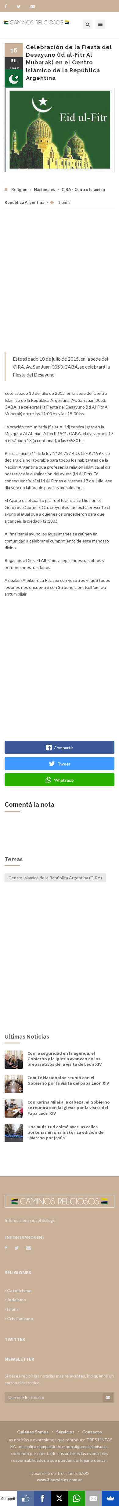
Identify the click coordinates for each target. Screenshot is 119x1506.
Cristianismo (19, 1318)
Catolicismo (19, 1290)
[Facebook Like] (25, 1498)
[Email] (93, 1498)
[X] (59, 1498)
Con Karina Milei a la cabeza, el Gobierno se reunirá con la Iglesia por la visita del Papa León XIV (68, 1107)
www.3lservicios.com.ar (59, 1479)
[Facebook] (9, 6)
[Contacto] (33, 6)
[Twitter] (22, 6)
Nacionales (44, 189)
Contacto (92, 1431)
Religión (19, 189)
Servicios (65, 1431)
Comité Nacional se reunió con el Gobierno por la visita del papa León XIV (68, 1080)
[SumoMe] (110, 1498)
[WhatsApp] (76, 1498)
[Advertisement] (59, 283)
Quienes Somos (33, 1431)
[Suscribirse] (108, 1397)
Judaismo (16, 1299)
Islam (12, 1309)
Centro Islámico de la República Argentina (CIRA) (55, 877)
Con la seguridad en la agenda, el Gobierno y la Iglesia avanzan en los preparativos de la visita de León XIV (64, 1058)
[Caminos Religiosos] (44, 24)
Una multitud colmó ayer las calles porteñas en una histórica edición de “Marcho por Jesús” (65, 1132)
